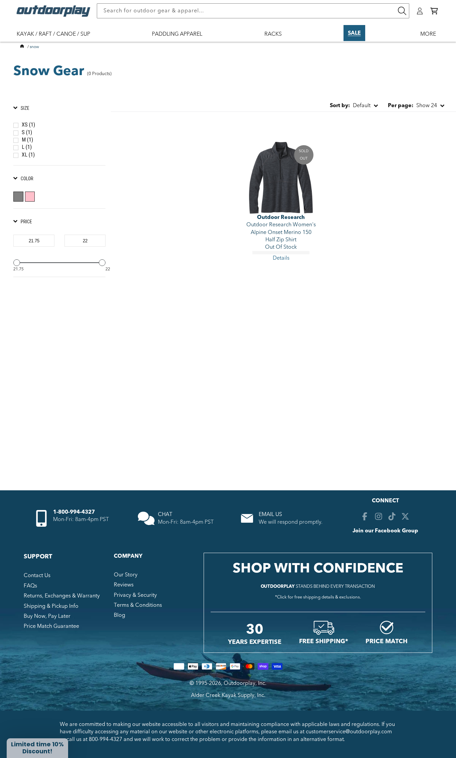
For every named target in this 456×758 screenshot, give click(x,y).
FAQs (30, 585)
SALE (354, 33)
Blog (119, 615)
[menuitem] (57, 38)
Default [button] (350, 105)
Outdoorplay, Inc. (245, 683)
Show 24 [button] (412, 105)
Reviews (124, 584)
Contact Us (37, 575)
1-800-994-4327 (74, 512)
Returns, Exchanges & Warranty (62, 595)
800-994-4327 (105, 739)
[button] (434, 11)
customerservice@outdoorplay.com (349, 731)
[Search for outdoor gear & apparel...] (402, 10)
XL (28, 155)
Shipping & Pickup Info (51, 606)
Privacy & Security (135, 595)
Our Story (126, 574)
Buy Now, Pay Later (47, 616)
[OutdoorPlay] (22, 46)
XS (28, 124)
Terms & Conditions (138, 605)
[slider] (16, 262)
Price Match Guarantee (51, 626)
